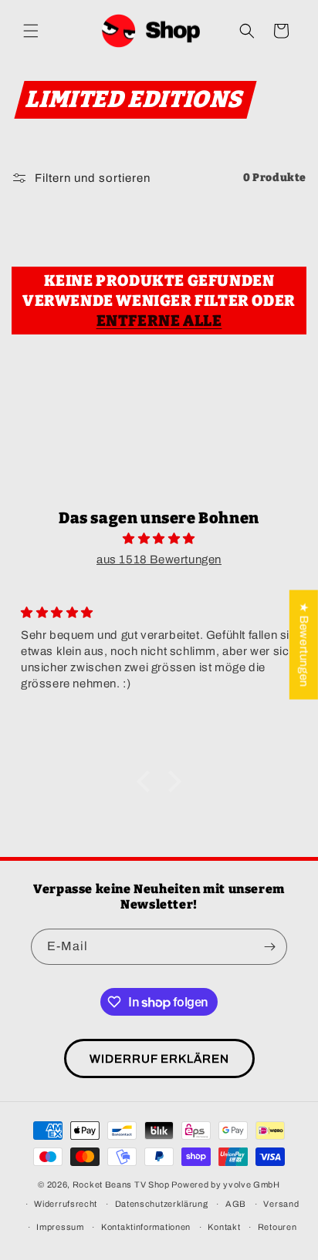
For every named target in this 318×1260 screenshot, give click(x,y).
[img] (159, 538)
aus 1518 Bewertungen (159, 559)
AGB (235, 1203)
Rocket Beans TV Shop (121, 1184)
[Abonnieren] (269, 947)
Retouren (277, 1226)
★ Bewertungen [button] (304, 644)
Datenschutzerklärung (161, 1203)
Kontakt (224, 1226)
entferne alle (159, 320)
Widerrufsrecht (65, 1203)
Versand (281, 1203)
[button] (31, 31)
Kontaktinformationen (146, 1226)
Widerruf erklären (159, 1059)
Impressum (59, 1226)
